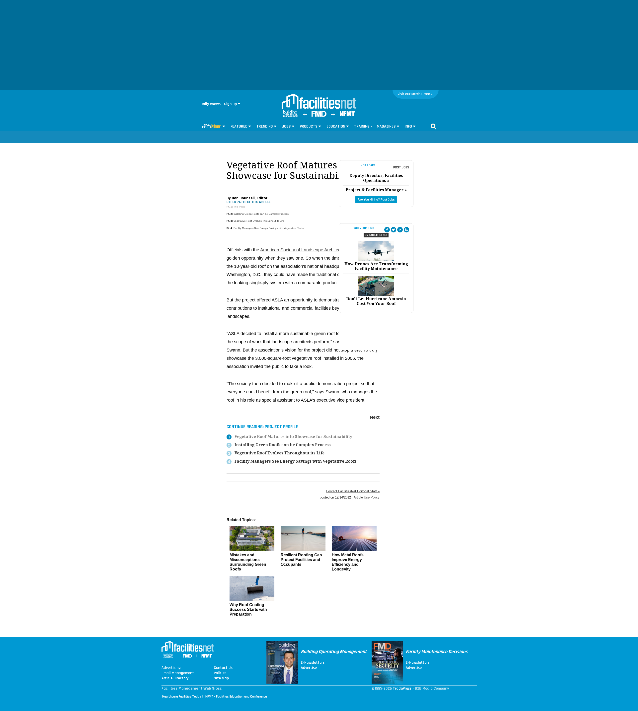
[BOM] (290, 116)
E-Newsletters (312, 663)
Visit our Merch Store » (415, 94)
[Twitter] (393, 229)
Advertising (171, 668)
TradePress (402, 688)
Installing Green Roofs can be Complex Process (261, 214)
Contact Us (223, 668)
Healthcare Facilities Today (181, 696)
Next (375, 417)
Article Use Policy (367, 497)
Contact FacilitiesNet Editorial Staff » (353, 491)
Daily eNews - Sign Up (219, 104)
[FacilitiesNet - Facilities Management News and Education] (319, 102)
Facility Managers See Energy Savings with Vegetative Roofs (269, 228)
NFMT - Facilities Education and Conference (236, 696)
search (434, 126)
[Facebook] (387, 229)
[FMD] (319, 115)
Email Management (177, 673)
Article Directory (174, 678)
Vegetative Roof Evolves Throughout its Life (259, 220)
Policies (220, 673)
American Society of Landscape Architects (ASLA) (310, 249)
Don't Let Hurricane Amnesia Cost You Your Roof (376, 301)
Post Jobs (401, 167)
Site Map (221, 678)
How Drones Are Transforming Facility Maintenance (376, 266)
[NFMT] (347, 115)
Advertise (309, 668)
